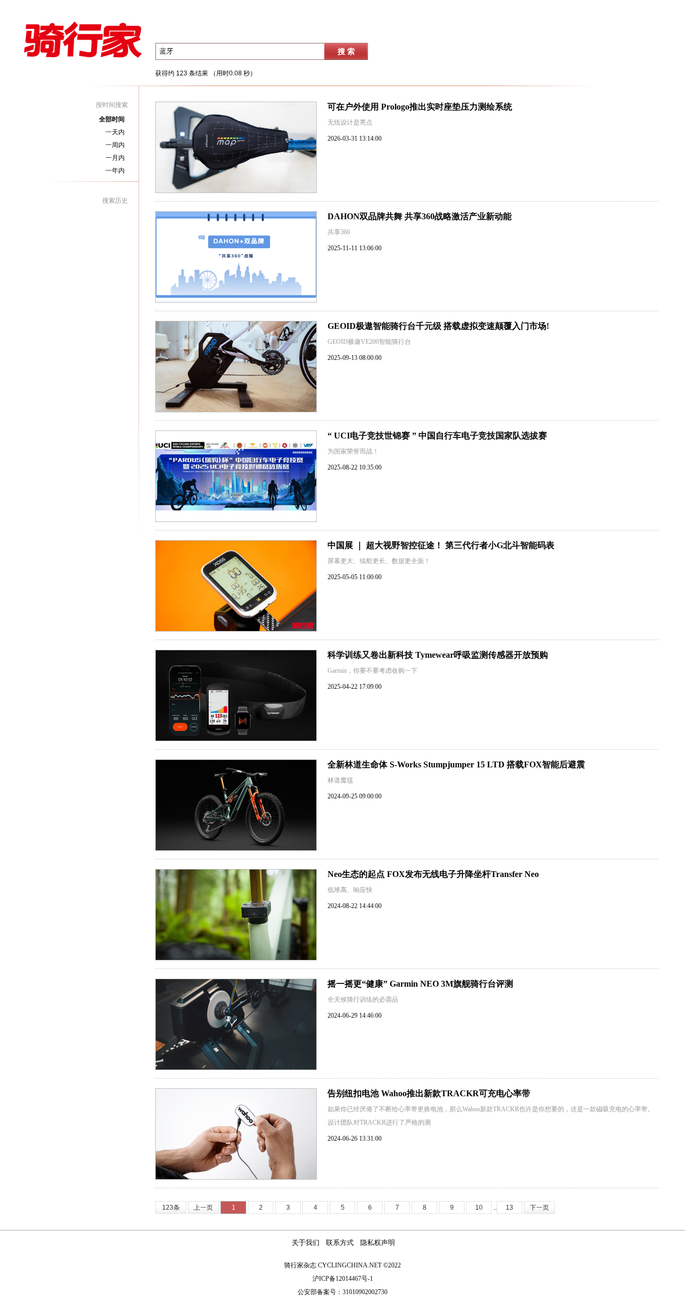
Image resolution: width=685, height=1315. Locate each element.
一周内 (115, 145)
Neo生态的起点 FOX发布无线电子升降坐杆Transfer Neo (433, 874)
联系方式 (340, 1243)
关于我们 (305, 1243)
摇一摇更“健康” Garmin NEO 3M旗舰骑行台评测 (420, 983)
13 (509, 1207)
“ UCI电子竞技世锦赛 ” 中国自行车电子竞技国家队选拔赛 (437, 435)
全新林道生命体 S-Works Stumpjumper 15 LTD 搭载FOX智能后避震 (456, 764)
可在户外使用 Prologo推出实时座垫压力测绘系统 (420, 106)
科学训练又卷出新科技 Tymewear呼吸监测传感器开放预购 (438, 654)
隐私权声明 (377, 1243)
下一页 (539, 1207)
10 (479, 1207)
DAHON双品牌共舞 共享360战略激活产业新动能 (420, 216)
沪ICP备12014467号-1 (343, 1278)
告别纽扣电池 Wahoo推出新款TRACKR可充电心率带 (429, 1093)
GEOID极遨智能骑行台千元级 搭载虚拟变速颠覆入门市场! (438, 325)
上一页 (203, 1207)
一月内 (115, 158)
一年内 (115, 170)
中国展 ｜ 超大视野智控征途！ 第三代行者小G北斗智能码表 (441, 545)
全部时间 (112, 119)
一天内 (115, 132)
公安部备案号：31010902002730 (342, 1292)
